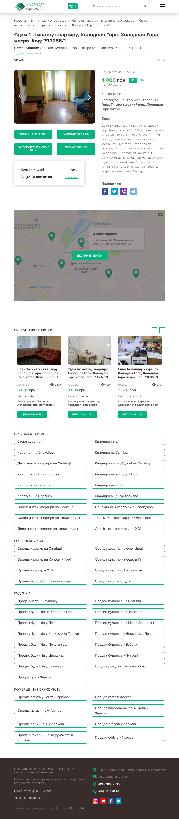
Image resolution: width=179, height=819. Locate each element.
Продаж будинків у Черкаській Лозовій (126, 634)
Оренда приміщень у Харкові (40, 724)
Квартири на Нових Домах (38, 474)
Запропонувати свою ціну (33, 149)
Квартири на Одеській (35, 496)
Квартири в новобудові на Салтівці (123, 463)
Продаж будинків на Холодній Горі (44, 612)
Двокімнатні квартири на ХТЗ (118, 529)
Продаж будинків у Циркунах (40, 655)
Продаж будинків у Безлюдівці (41, 666)
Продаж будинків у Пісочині (39, 623)
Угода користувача (27, 798)
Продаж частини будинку (37, 601)
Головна (20, 20)
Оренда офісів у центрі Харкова (43, 697)
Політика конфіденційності (33, 791)
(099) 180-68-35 (109, 784)
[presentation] (19, 97)
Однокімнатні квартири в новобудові (124, 507)
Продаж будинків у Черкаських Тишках (48, 634)
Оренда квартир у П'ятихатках (119, 570)
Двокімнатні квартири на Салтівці (44, 463)
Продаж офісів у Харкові (114, 737)
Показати (71, 177)
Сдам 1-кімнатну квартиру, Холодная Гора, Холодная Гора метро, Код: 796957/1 (138, 373)
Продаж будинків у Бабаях (116, 644)
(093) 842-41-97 (108, 791)
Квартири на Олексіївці (36, 452)
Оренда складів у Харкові (115, 724)
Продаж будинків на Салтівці (118, 601)
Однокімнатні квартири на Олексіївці (46, 507)
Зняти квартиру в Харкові (49, 20)
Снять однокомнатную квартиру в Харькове (103, 20)
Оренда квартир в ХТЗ (35, 570)
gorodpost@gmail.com (113, 776)
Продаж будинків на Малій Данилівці (124, 623)
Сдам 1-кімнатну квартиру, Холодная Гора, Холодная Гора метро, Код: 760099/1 (37, 373)
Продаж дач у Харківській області (121, 666)
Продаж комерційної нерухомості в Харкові (45, 737)
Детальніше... (32, 414)
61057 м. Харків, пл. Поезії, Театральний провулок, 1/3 (134, 770)
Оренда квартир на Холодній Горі (44, 559)
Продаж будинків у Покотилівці (42, 644)
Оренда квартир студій (113, 581)
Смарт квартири (30, 441)
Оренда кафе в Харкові (114, 697)
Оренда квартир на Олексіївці (119, 548)
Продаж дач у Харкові (34, 677)
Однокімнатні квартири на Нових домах (48, 518)
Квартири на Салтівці (112, 452)
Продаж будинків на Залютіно (118, 612)
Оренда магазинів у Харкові (39, 710)
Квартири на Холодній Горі (116, 474)
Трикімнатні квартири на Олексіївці (123, 518)
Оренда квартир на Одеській (118, 559)
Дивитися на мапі (28, 53)
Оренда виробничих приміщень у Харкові (121, 710)
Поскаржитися (76, 147)
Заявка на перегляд (33, 134)
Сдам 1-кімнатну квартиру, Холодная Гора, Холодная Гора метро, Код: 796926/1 (88, 373)
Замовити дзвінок (76, 134)
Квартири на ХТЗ (108, 485)
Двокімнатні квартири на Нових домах (47, 529)
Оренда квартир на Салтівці (39, 548)
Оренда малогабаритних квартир (43, 581)
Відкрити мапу (89, 255)
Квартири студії (107, 441)
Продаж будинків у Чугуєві (116, 655)
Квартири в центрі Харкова (116, 496)
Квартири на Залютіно (34, 485)
